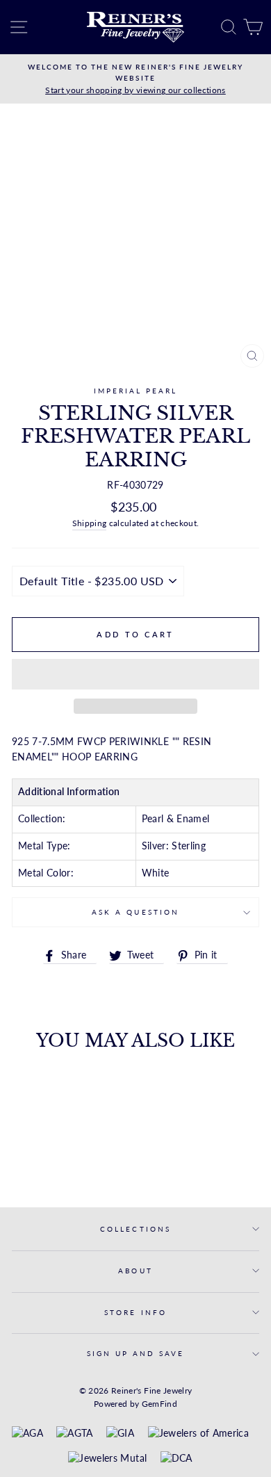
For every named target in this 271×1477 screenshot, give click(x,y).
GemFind (159, 1403)
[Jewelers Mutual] (107, 1459)
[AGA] (27, 1434)
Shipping (89, 523)
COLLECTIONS (135, 1229)
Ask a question (135, 912)
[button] (135, 674)
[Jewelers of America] (198, 1434)
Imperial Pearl (136, 390)
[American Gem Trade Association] (74, 1434)
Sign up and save (136, 1353)
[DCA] (176, 1459)
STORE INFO (135, 1312)
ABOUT (135, 1270)
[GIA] (120, 1434)
